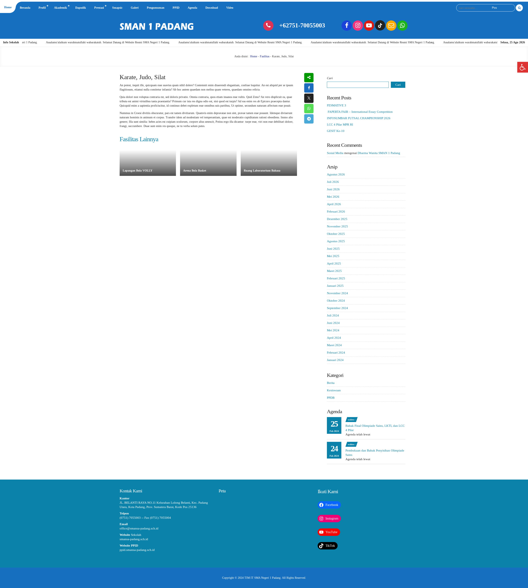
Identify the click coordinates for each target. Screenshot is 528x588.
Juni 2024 (333, 323)
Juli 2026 (333, 181)
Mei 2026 (333, 196)
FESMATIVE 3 (336, 105)
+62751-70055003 (302, 25)
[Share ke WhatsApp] (309, 108)
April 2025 (334, 263)
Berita (331, 383)
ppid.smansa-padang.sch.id (137, 550)
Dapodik (80, 7)
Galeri (135, 7)
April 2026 (334, 204)
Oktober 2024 (336, 300)
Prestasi (99, 7)
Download (211, 7)
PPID (176, 7)
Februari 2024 (336, 352)
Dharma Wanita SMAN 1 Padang (379, 153)
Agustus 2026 (336, 174)
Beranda (25, 7)
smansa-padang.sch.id (134, 539)
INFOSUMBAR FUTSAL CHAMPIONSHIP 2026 (358, 118)
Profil (42, 7)
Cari (330, 78)
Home (8, 7)
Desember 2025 (337, 219)
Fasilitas (264, 56)
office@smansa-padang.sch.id (139, 528)
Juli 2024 (333, 315)
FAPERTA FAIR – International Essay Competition (360, 111)
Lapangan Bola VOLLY (137, 170)
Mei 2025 (333, 256)
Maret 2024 (334, 345)
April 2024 (334, 337)
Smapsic (117, 7)
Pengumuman (155, 7)
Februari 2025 (336, 278)
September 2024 (337, 308)
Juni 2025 (333, 248)
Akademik (60, 7)
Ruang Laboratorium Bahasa (262, 170)
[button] (522, 67)
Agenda (192, 7)
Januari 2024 (335, 360)
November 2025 (337, 226)
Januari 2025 (335, 285)
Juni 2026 (333, 189)
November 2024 (337, 293)
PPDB (331, 397)
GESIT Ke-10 (335, 131)
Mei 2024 (333, 330)
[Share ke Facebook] (309, 88)
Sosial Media (335, 153)
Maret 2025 (334, 271)
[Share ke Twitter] (309, 98)
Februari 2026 (336, 211)
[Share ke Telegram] (309, 118)
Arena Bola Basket (194, 170)
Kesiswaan (334, 390)
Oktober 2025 (336, 233)
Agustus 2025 (336, 241)
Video (229, 7)
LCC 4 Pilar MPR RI (340, 124)
